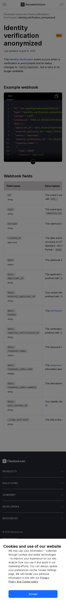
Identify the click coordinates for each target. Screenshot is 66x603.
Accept (33, 594)
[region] (33, 571)
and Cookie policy (27, 581)
